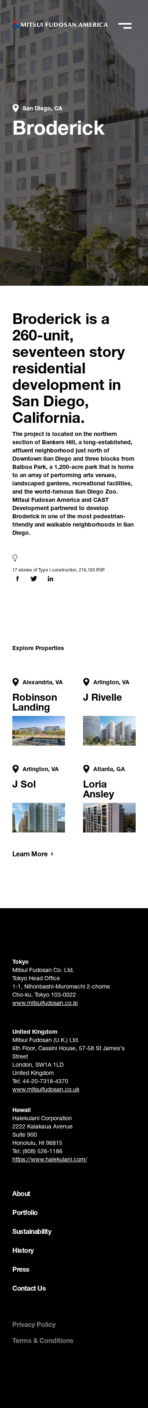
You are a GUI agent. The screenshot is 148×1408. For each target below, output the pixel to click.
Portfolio (25, 1212)
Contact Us (29, 1288)
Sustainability (31, 1231)
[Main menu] (125, 26)
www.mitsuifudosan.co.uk (45, 1089)
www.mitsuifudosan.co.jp (45, 1002)
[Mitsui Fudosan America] (60, 25)
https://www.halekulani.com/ (49, 1159)
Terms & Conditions (43, 1340)
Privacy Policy (34, 1324)
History (23, 1250)
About (21, 1193)
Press (21, 1269)
